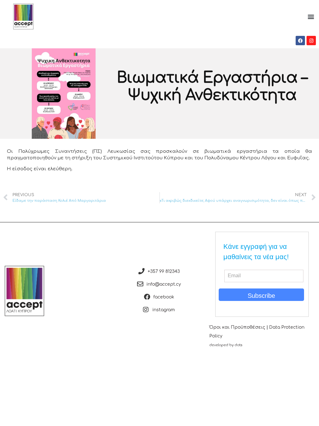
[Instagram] (311, 40)
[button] (311, 16)
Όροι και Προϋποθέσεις (237, 327)
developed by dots (225, 345)
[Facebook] (300, 40)
